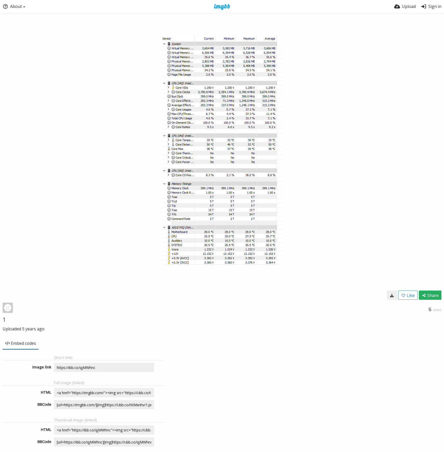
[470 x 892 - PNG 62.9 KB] (392, 295)
